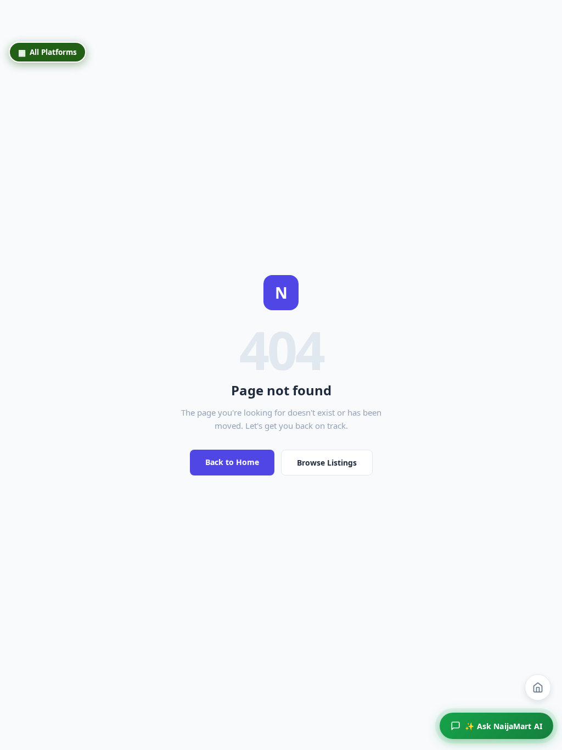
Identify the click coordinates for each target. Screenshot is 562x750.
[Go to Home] (538, 687)
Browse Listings (327, 462)
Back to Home (232, 462)
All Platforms (47, 52)
